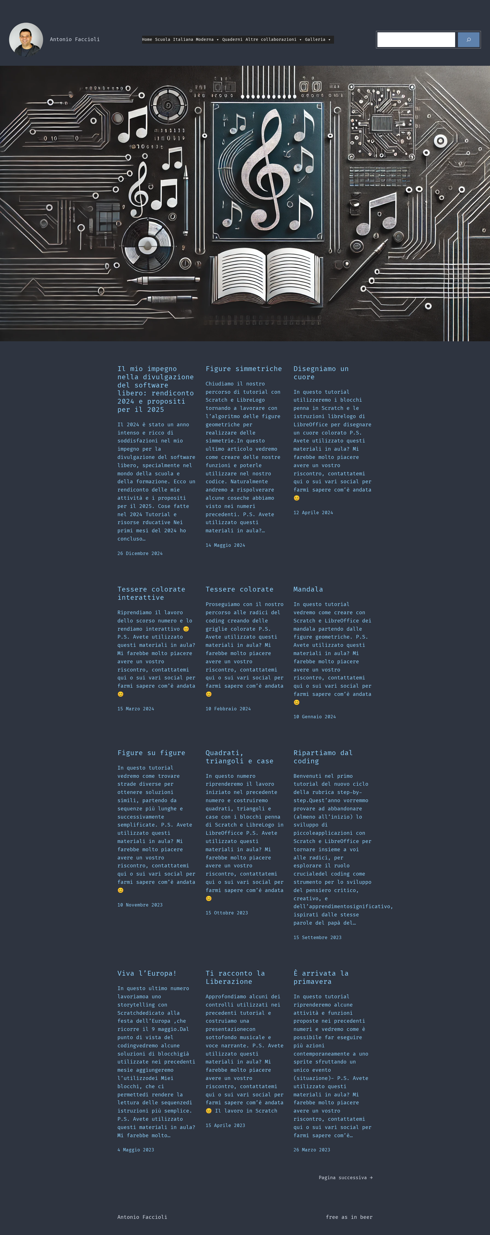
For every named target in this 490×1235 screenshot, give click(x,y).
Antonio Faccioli (75, 39)
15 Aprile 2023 (225, 1125)
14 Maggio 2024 (225, 545)
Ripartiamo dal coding (323, 757)
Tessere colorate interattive (151, 594)
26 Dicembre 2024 (140, 553)
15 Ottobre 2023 (227, 913)
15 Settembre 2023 (317, 937)
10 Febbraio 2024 (228, 709)
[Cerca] (469, 39)
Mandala (308, 590)
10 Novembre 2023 (140, 905)
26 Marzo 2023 (311, 1150)
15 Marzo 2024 (135, 709)
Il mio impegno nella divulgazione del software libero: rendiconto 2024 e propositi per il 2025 (155, 389)
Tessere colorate (240, 590)
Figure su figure (151, 753)
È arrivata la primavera (321, 978)
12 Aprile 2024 (313, 513)
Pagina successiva (346, 1178)
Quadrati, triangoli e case (240, 757)
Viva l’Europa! (147, 974)
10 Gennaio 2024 (314, 717)
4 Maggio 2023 (135, 1150)
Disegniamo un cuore (321, 373)
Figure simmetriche (244, 369)
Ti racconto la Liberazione (235, 978)
